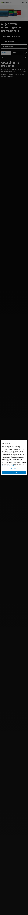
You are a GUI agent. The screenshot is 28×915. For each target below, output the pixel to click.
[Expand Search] (19, 2)
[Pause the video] (25, 18)
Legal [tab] (14, 52)
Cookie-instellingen (14, 468)
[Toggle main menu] (26, 2)
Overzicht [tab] (4, 52)
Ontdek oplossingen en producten (11, 36)
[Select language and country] (23, 2)
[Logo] (7, 2)
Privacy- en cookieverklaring (9, 465)
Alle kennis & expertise (8, 41)
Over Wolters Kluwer (8, 46)
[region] (14, 457)
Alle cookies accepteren (14, 472)
